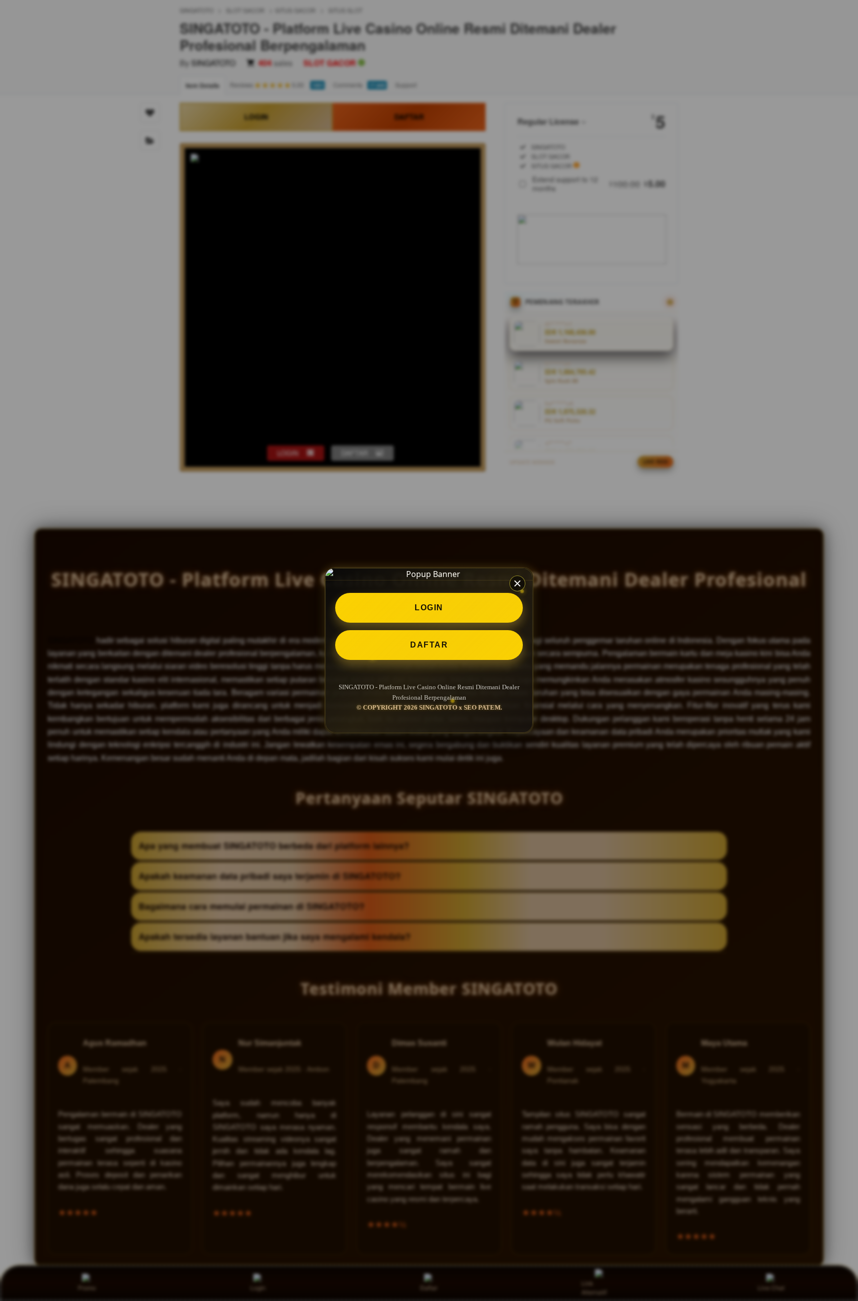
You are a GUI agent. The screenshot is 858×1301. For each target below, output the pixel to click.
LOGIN (429, 607)
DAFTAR (429, 645)
